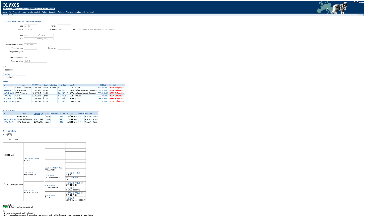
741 (5, 88)
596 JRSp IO (9, 122)
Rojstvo (35, 85)
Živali (4, 15)
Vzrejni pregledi (34, 12)
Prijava (361, 2)
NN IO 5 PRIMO (72, 178)
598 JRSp (7, 96)
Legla (24, 12)
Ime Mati (113, 85)
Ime (23, 85)
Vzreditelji (16, 12)
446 (61, 117)
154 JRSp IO (29, 172)
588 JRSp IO (103, 88)
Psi (10, 12)
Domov (4, 12)
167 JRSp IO (50, 195)
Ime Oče (73, 85)
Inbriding (53, 85)
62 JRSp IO (70, 198)
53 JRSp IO (49, 175)
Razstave (69, 12)
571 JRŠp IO (63, 96)
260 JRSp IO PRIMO (32, 159)
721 (5, 117)
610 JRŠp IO (9, 101)
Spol (45, 85)
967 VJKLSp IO (10, 119)
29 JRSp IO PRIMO (73, 173)
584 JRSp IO (63, 90)
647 (59, 88)
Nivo (5, 135)
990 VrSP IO (8, 90)
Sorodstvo (52, 12)
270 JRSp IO (29, 190)
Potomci (61, 12)
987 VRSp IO (9, 93)
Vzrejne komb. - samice (84, 12)
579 (79, 117)
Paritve (44, 12)
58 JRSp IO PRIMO (52, 168)
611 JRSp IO (8, 99)
